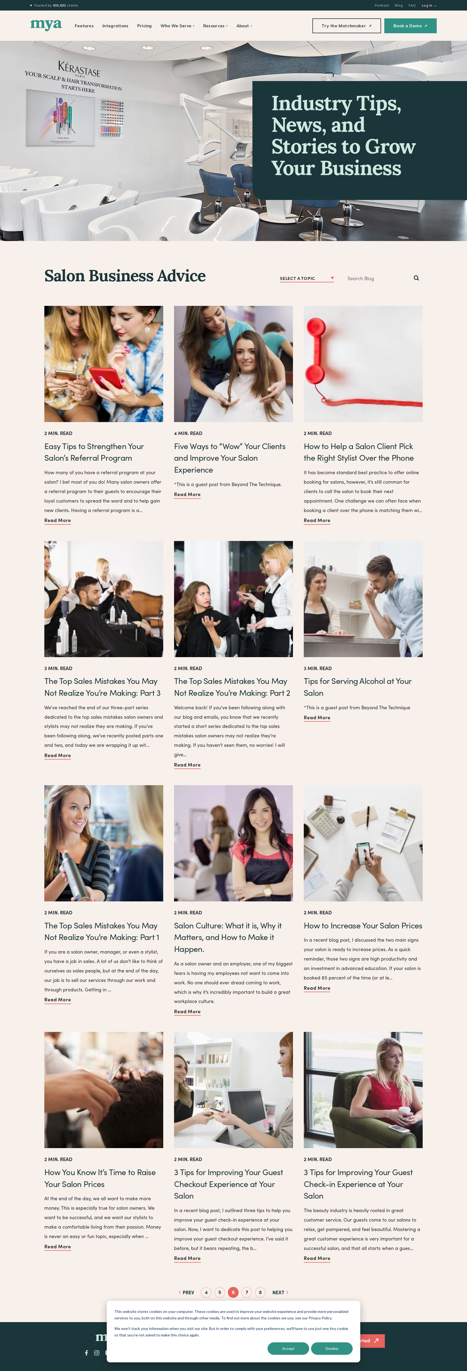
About (244, 25)
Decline (332, 1348)
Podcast (382, 5)
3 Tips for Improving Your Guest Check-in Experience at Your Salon (358, 1183)
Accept (288, 1348)
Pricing (144, 25)
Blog (399, 5)
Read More (57, 520)
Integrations (115, 25)
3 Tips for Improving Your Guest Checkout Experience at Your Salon (228, 1183)
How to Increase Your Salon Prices (363, 925)
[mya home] (46, 25)
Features (84, 25)
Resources (215, 25)
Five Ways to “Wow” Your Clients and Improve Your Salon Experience (229, 457)
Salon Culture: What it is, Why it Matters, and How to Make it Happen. (228, 937)
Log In (429, 5)
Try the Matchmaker (347, 25)
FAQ (412, 5)
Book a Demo (410, 25)
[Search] (416, 278)
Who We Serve (178, 25)
